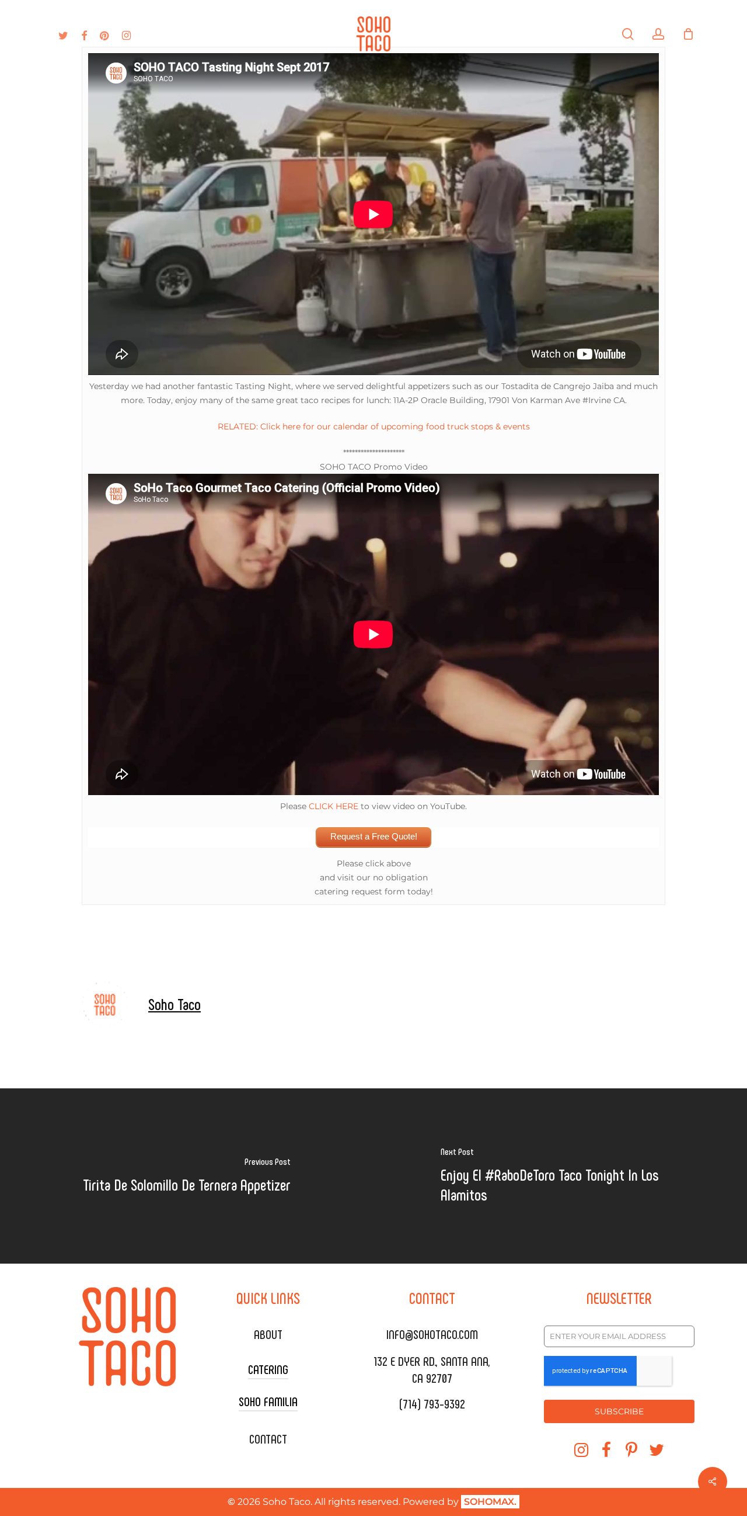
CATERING (268, 1368)
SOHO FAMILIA (268, 1401)
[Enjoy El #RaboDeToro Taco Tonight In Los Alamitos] (560, 1176)
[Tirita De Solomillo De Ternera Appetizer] (187, 1176)
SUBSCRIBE (619, 1411)
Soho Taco (174, 1003)
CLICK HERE (333, 806)
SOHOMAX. (490, 1501)
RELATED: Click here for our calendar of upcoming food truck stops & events (374, 426)
